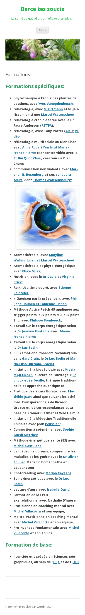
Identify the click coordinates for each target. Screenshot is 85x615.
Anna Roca (30, 147)
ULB (76, 562)
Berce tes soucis (42, 9)
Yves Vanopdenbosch (55, 103)
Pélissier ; (53, 424)
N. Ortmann (53, 109)
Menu (42, 30)
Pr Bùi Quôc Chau (27, 158)
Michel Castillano (27, 446)
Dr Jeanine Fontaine (33, 331)
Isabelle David (58, 489)
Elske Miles (31, 271)
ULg (56, 562)
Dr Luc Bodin (27, 347)
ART (69, 131)
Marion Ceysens (58, 473)
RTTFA (46, 125)
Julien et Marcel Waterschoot (51, 260)
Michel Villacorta (27, 511)
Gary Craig (30, 358)
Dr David (49, 276)
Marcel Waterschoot (58, 114)
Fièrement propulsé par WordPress (28, 607)
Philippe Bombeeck (45, 320)
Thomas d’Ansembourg (52, 180)
